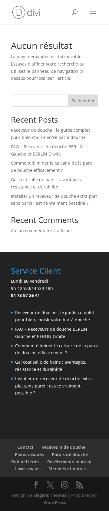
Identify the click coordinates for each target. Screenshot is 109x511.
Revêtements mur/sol (69, 461)
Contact (25, 447)
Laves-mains (28, 468)
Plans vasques (29, 454)
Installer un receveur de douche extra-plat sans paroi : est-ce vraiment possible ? (54, 386)
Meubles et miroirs (68, 468)
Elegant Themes (49, 495)
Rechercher (83, 101)
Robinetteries (25, 461)
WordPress (54, 502)
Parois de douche (70, 454)
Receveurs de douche (63, 447)
